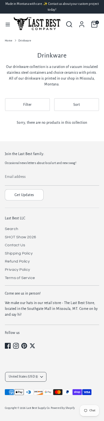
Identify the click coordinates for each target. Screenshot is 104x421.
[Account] (82, 22)
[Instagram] (16, 346)
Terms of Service (20, 278)
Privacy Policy (17, 270)
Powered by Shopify (63, 407)
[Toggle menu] (6, 24)
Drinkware (24, 40)
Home (9, 40)
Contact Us (15, 245)
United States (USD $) (23, 376)
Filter (27, 105)
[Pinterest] (24, 346)
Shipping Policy (19, 253)
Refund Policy (17, 261)
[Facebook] (8, 346)
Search (11, 229)
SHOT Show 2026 (20, 237)
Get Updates (24, 195)
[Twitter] (32, 346)
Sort (76, 105)
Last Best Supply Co (38, 407)
